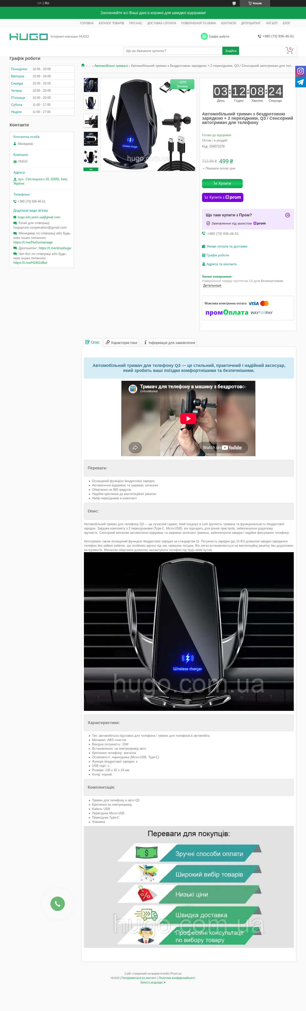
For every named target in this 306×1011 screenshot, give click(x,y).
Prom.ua (175, 973)
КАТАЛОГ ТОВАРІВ (111, 23)
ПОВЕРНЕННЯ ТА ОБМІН (198, 23)
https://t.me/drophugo (55, 248)
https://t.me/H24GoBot (30, 262)
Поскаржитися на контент (139, 978)
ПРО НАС (135, 23)
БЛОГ (286, 23)
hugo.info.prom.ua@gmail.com (39, 217)
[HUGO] (29, 36)
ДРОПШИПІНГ (251, 23)
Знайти (230, 51)
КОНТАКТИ (228, 23)
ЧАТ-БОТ (272, 23)
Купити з (216, 197)
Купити (225, 183)
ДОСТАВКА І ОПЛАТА (161, 23)
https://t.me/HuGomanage (33, 242)
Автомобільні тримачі (111, 65)
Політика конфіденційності (177, 978)
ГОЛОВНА (87, 23)
